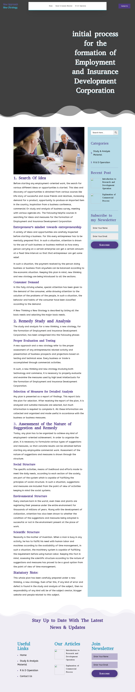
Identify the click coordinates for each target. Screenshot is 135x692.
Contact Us (124, 6)
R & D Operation (80, 6)
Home (51, 6)
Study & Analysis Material (64, 6)
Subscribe (104, 244)
